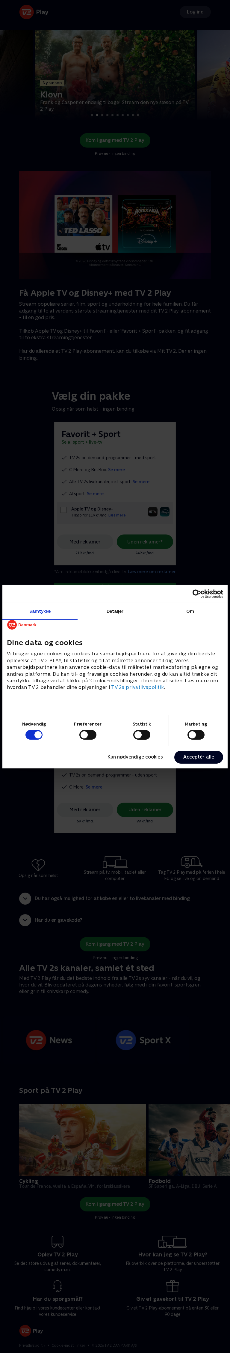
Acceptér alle (198, 757)
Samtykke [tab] (40, 610)
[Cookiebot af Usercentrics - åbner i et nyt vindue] (197, 593)
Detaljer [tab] (115, 610)
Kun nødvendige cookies (135, 757)
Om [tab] (190, 610)
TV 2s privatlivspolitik (137, 687)
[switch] (87, 735)
